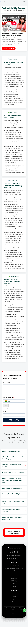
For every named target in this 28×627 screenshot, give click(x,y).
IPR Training (14, 580)
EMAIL (5, 390)
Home (14, 594)
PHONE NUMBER (8, 397)
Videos (14, 586)
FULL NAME (6, 382)
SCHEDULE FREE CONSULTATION (14, 420)
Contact (14, 601)
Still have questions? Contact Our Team (14, 532)
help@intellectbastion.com (15, 555)
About (14, 599)
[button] (24, 2)
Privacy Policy (6, 608)
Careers (14, 596)
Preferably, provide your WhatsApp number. (12, 408)
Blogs (14, 583)
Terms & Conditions (20, 608)
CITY (4, 411)
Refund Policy (13, 608)
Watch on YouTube (9, 48)
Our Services (14, 578)
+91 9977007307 (13, 558)
